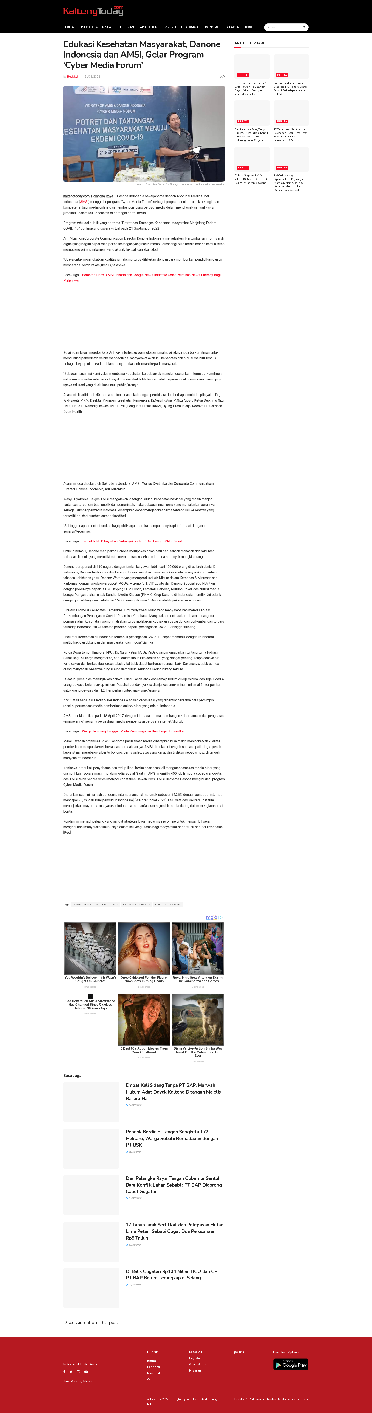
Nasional (153, 1373)
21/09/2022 (92, 77)
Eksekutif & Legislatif (97, 27)
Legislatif (196, 1358)
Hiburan (127, 27)
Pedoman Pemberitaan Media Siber (271, 1399)
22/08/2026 (135, 1105)
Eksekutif (195, 1352)
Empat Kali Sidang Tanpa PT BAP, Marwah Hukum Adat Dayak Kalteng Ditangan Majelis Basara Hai (173, 1092)
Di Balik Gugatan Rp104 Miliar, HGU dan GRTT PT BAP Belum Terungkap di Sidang (174, 1274)
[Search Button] (305, 27)
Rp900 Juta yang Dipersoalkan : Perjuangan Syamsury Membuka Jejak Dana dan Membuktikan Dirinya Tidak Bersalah (289, 183)
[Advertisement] (144, 318)
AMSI (84, 202)
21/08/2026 (135, 1151)
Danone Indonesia (168, 904)
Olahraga (190, 27)
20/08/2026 (135, 1198)
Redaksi (72, 77)
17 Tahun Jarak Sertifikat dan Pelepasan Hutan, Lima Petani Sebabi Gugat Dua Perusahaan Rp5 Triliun (175, 1232)
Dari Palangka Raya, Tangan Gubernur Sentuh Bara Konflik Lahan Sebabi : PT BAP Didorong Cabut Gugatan (174, 1185)
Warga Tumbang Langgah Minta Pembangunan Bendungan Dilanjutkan (133, 731)
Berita (68, 27)
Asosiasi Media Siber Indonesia (95, 904)
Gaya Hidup (148, 27)
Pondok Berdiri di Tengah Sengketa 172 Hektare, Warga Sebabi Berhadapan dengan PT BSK (172, 1138)
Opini (247, 27)
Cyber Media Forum (136, 904)
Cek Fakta (231, 27)
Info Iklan (303, 1399)
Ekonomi (210, 27)
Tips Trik (169, 27)
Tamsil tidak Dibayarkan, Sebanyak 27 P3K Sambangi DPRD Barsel (132, 541)
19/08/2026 (135, 1284)
